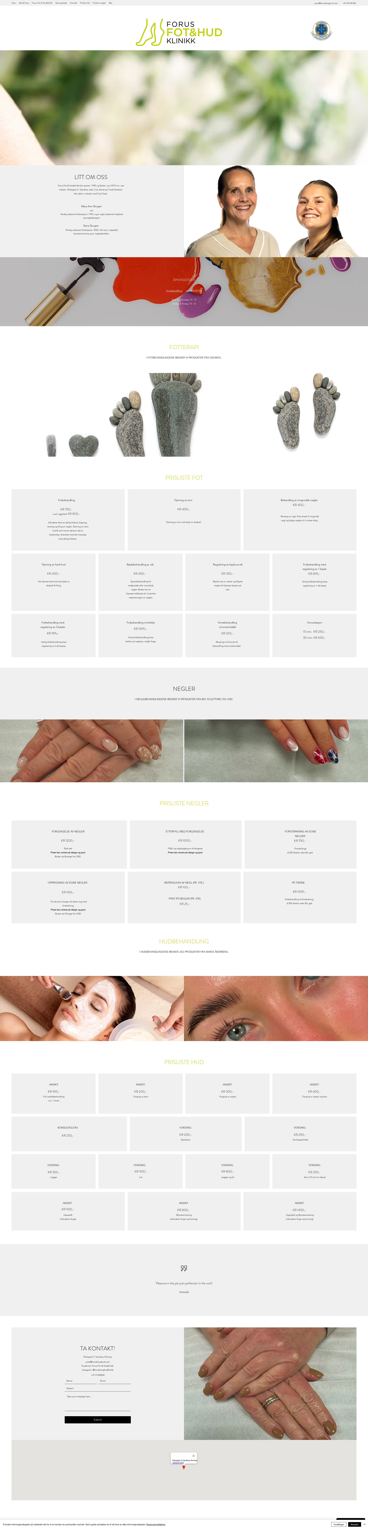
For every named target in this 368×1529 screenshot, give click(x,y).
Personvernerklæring (155, 1524)
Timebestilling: (174, 290)
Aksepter (355, 1524)
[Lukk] (364, 1524)
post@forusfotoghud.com (326, 3)
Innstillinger (339, 1524)
